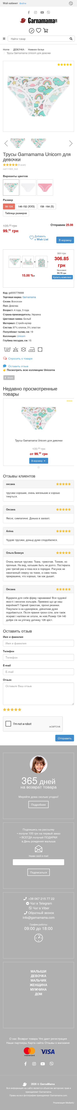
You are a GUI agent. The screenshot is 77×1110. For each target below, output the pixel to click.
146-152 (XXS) (26, 206)
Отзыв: (7, 680)
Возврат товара (28, 1038)
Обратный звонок (41, 912)
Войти (23, 3)
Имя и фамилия (13, 637)
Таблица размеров (16, 213)
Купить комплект (62, 277)
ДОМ (38, 994)
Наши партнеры (16, 1043)
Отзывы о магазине (57, 1043)
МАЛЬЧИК (38, 980)
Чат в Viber (41, 908)
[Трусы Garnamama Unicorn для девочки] (11, 187)
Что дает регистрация (53, 1038)
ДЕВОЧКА (18, 49)
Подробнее (38, 804)
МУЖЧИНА (38, 989)
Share (10, 377)
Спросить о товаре (20, 358)
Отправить (64, 738)
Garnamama (29, 297)
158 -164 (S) (47, 206)
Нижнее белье (35, 49)
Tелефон (8, 651)
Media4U (70, 1102)
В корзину (65, 240)
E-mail (7, 665)
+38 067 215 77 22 (41, 898)
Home (6, 49)
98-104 (9, 206)
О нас (13, 1038)
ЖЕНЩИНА (38, 985)
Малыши (38, 971)
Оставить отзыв (18, 366)
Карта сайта (36, 1043)
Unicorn (21, 336)
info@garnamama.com (38, 917)
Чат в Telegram (41, 903)
